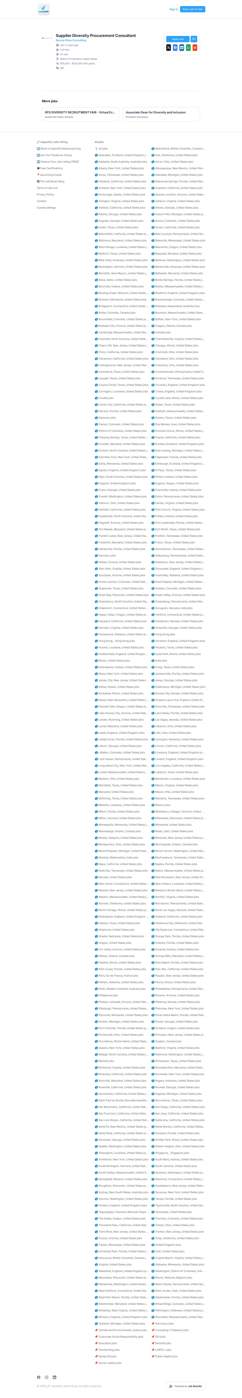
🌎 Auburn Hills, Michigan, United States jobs (178, 214)
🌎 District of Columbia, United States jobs (121, 430)
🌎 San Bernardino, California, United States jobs (122, 1107)
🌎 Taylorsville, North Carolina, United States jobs (178, 1205)
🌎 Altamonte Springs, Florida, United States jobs (178, 181)
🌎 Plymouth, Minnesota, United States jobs (121, 1015)
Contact (41, 201)
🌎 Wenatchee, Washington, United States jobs (122, 1284)
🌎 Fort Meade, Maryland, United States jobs (122, 529)
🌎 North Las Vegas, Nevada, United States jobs (178, 910)
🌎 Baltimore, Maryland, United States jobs (121, 240)
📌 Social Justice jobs (108, 1363)
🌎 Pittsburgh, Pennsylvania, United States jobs (122, 1008)
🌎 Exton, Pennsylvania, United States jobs (177, 496)
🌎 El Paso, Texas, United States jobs (173, 470)
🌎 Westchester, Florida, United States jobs (177, 1297)
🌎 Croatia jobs (104, 398)
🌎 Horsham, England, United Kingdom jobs (178, 640)
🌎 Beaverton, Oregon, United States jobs (176, 247)
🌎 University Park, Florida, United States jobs (122, 1251)
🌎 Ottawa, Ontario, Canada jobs (114, 956)
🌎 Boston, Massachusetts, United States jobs (178, 286)
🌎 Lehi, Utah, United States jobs (171, 732)
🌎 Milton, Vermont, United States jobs (118, 818)
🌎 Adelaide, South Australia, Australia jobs (121, 161)
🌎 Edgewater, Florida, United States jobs (176, 457)
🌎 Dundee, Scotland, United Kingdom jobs (177, 444)
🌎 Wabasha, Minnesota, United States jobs (177, 1264)
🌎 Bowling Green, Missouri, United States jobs (122, 293)
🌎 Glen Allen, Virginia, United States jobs (120, 568)
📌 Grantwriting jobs (107, 1349)
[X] (168, 47)
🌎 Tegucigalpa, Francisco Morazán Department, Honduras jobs (122, 1212)
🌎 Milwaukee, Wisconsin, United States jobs (178, 818)
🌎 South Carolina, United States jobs (174, 1166)
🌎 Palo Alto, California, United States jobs (177, 969)
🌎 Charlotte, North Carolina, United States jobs (122, 339)
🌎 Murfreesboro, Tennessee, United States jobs (178, 857)
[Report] (194, 39)
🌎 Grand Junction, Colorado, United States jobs (122, 581)
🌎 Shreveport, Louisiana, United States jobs (122, 1152)
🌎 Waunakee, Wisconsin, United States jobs (122, 1277)
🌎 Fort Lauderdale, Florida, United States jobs (178, 522)
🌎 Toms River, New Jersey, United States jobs (122, 1231)
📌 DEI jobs (158, 1336)
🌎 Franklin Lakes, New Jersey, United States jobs (122, 535)
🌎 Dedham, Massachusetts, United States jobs (178, 411)
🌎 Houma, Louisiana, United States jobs (119, 647)
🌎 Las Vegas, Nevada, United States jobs (176, 719)
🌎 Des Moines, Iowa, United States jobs (175, 424)
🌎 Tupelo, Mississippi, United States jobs (120, 1244)
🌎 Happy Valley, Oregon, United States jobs (122, 614)
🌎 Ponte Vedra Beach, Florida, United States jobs (178, 1015)
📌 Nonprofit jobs (105, 1356)
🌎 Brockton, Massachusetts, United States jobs (178, 312)
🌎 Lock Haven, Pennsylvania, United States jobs (122, 759)
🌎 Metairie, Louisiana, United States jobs (120, 805)
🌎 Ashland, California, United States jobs (120, 207)
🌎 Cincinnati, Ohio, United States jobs (174, 352)
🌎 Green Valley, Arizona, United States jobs (178, 595)
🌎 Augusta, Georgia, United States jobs (119, 220)
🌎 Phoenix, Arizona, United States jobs (175, 995)
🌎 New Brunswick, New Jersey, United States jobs (178, 877)
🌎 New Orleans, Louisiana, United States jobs (178, 883)
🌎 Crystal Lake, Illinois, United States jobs (177, 398)
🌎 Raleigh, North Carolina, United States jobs (122, 1054)
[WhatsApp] (188, 47)
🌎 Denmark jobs (105, 417)
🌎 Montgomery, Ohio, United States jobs (120, 844)
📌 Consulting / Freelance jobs (170, 1330)
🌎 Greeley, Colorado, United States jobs (176, 588)
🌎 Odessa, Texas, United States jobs (117, 923)
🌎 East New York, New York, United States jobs (122, 457)
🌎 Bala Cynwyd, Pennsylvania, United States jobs (178, 233)
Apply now (178, 39)
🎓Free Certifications (50, 168)
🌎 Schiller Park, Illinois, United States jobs (177, 1139)
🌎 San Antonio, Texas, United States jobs (176, 1100)
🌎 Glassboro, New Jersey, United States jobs (178, 562)
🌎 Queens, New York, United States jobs (120, 1047)
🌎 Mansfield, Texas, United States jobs (119, 785)
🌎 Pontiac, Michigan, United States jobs (119, 1021)
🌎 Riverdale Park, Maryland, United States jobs (178, 1067)
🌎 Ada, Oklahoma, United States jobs (174, 155)
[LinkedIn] (181, 47)
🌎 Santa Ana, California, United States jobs (177, 1120)
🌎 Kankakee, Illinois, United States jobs (119, 693)
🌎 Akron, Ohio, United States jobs (172, 161)
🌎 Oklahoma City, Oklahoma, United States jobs (178, 923)
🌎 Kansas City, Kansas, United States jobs (177, 693)
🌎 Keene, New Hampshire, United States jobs (122, 700)
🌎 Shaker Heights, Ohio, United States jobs (177, 1146)
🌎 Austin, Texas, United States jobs (116, 227)
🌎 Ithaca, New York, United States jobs (119, 673)
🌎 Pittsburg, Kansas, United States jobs (175, 1001)
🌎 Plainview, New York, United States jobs (177, 1008)
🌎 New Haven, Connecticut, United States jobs (122, 883)
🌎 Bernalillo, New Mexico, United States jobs (122, 273)
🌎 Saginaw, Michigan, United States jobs (176, 1093)
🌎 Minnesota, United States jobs (171, 824)
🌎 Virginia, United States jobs (113, 1264)
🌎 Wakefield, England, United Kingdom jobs (122, 1271)
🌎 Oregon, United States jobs (113, 942)
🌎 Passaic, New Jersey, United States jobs (177, 975)
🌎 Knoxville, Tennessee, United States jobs (177, 706)
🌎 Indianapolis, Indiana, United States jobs (121, 667)
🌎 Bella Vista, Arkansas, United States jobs (121, 260)
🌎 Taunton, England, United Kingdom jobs (121, 1205)
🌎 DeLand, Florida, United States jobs (118, 411)
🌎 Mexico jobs (160, 805)
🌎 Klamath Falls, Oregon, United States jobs (122, 706)
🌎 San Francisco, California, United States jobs (122, 1113)
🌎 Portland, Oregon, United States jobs (175, 1028)
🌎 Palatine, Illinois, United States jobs (118, 962)
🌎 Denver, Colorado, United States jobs (119, 424)
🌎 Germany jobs (105, 555)
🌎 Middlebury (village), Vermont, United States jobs (178, 811)
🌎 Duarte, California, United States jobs (175, 437)
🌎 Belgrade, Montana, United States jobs (176, 253)
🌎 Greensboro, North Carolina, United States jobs (122, 601)
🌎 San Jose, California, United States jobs (177, 1113)
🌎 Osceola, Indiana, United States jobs (175, 949)
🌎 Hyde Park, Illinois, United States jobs (176, 654)
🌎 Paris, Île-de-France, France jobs (116, 975)
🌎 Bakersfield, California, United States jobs (122, 233)
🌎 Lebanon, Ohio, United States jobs (174, 726)
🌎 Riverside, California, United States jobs (121, 1074)
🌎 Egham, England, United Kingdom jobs (120, 470)
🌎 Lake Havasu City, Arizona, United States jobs (122, 713)
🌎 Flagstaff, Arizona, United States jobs (119, 522)
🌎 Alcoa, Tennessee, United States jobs (119, 174)
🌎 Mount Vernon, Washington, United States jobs (178, 851)
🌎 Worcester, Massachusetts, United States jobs (178, 1317)
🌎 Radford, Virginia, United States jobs (175, 1047)
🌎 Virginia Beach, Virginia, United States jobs (178, 1257)
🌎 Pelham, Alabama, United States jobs (119, 982)
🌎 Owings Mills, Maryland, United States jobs (178, 956)
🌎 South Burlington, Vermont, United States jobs (122, 1166)
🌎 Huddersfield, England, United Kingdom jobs (122, 654)
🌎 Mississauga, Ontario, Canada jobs (118, 831)
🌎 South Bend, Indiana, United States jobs (177, 1159)
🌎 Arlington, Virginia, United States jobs (119, 201)
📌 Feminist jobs (161, 1343)
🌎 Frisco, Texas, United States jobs (173, 542)
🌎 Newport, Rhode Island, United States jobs (178, 890)
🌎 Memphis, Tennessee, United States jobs (177, 798)
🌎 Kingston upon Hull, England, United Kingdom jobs (178, 700)
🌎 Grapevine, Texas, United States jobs (119, 588)
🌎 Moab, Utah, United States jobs (172, 831)
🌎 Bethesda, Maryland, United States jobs (177, 273)
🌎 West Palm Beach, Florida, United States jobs (122, 1297)
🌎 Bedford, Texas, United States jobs (118, 253)
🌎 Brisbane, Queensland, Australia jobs (175, 306)
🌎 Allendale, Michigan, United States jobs (177, 174)
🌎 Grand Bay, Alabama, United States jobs (177, 575)
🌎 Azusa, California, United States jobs (175, 227)
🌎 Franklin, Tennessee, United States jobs (177, 535)
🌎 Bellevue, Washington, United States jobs (178, 260)
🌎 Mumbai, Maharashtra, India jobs (116, 857)
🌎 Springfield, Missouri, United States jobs (121, 1179)
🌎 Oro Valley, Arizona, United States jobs (120, 949)
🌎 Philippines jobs (106, 995)
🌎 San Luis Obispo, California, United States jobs (122, 1120)
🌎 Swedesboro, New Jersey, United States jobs (178, 1185)
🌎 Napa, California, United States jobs (118, 864)
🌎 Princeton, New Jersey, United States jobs (178, 1034)
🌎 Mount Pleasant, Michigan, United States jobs (122, 851)
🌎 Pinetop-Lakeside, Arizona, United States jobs (122, 1001)
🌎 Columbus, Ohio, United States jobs (174, 365)
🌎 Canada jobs (161, 332)
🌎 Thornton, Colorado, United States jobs (177, 1218)
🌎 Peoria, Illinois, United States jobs (173, 982)
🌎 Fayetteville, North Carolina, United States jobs (122, 516)
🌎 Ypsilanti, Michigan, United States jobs (120, 1323)
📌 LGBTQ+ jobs (161, 1349)
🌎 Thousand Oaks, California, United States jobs (122, 1225)
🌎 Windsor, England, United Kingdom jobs (121, 1317)
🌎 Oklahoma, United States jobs (115, 929)
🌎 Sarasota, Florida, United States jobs (175, 1133)
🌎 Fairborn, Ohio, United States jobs (117, 503)
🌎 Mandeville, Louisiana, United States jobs (178, 778)
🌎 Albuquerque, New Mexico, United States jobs (178, 168)
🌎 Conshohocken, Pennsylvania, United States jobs (178, 371)
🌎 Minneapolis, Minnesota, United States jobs (122, 824)
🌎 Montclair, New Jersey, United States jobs (178, 837)
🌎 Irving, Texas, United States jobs (172, 667)
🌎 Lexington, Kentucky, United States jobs (177, 739)
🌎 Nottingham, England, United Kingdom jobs (122, 916)
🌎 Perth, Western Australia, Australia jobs (120, 988)
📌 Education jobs (106, 1343)
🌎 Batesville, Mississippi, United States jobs (178, 240)
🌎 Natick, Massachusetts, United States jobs (178, 870)
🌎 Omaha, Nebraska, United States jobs (119, 936)
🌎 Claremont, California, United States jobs (121, 358)
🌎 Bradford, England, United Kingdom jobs (178, 293)
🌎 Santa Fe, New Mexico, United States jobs (122, 1126)
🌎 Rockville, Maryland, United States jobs (120, 1080)
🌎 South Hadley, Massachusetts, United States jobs (122, 1172)
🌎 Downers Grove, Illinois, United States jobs (178, 430)
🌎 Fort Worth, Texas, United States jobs (175, 529)
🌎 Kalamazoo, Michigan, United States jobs (178, 686)
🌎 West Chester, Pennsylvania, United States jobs (178, 1284)
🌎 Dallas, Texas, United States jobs (173, 404)
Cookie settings (46, 207)
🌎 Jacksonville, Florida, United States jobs (177, 673)
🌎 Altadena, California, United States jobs (120, 181)
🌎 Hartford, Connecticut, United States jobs (178, 614)
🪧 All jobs (101, 148)
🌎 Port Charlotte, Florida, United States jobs (122, 1028)
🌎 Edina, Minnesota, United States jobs (119, 463)
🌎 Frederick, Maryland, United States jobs (121, 542)
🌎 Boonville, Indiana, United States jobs (119, 286)
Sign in (174, 9)
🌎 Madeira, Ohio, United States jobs (117, 778)
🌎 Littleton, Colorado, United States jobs (120, 752)
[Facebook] (175, 47)
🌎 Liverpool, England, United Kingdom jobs (178, 752)
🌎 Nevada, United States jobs (113, 877)
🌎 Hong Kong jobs (163, 634)
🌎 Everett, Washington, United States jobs (121, 496)
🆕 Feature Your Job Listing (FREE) (58, 161)
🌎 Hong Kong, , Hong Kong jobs (115, 640)
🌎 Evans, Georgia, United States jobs (118, 489)
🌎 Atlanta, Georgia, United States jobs (118, 214)
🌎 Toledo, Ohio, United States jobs (172, 1225)
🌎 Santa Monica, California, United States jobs (178, 1126)
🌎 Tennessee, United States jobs (171, 1212)
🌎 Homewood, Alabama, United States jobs (122, 634)
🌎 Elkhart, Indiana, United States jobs (174, 476)
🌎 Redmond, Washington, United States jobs (178, 1054)
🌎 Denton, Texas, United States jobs (173, 417)
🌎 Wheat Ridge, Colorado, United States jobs (178, 1303)
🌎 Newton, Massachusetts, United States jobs (122, 896)
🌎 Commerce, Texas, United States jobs (119, 371)
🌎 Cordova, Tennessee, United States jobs (177, 378)
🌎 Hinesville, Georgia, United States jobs (176, 627)
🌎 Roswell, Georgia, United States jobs (175, 1087)
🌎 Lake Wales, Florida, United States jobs (177, 713)
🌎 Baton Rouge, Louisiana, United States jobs (122, 247)
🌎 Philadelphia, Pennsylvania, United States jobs (178, 988)
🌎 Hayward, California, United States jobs (121, 621)
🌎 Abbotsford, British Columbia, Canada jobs (178, 148)
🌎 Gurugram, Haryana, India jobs (171, 608)
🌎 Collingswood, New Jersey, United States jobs (122, 365)
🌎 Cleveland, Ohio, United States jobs (174, 358)
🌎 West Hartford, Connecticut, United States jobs (122, 1290)
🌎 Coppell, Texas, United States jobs (117, 378)
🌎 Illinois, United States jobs (112, 660)
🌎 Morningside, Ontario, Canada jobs (174, 844)
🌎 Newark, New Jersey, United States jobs (121, 890)
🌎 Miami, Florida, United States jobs (117, 811)
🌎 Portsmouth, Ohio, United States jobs (119, 1034)
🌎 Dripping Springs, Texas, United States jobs (122, 437)
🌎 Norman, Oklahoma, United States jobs (120, 903)
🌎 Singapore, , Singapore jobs (170, 1152)
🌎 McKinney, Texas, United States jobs (119, 798)
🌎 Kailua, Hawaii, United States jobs (117, 686)
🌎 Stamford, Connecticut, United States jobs (178, 1179)
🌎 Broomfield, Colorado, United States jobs (122, 319)
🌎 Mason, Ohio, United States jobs (172, 791)
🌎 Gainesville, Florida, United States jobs (120, 549)
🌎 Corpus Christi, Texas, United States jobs (121, 384)
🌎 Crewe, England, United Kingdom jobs (176, 391)
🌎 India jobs (159, 660)
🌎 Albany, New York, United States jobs (119, 168)
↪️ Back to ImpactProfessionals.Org (59, 148)
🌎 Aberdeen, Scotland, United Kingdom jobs (122, 155)
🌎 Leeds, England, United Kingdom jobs (120, 732)
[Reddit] (195, 47)
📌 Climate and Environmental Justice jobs (121, 1330)
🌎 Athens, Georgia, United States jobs (174, 207)
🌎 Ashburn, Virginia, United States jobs (175, 201)
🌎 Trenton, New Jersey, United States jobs (177, 1231)
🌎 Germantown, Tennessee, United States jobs (178, 549)
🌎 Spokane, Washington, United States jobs (178, 1172)
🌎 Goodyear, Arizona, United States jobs (120, 575)
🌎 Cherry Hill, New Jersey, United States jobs (122, 345)
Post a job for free (192, 9)
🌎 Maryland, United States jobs (114, 791)
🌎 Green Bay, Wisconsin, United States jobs (122, 595)
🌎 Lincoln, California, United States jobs (176, 745)
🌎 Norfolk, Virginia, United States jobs (175, 896)
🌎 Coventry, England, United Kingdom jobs (178, 384)
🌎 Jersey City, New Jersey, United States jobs (122, 680)
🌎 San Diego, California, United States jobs (178, 1107)
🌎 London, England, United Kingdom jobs (177, 759)
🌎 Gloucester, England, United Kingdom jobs (178, 568)
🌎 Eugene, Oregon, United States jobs (175, 483)
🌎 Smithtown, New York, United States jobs (121, 1159)
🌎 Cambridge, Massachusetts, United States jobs (122, 332)
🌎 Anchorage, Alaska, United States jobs (120, 194)
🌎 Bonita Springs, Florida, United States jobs (178, 279)
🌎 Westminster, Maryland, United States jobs (122, 1303)
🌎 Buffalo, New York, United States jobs (176, 319)
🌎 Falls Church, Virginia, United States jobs (178, 509)
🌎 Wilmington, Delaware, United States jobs (178, 1310)
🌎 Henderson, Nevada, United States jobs (177, 621)
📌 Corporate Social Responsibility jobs (119, 1336)
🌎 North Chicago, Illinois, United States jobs (122, 910)
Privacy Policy (45, 194)
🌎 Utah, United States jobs (168, 1251)
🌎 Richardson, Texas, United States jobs (176, 1061)
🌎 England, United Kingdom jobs (115, 483)
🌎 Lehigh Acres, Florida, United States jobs (121, 739)
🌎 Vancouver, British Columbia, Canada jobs (122, 1257)
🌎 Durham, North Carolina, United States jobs (122, 450)
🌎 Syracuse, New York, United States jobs (177, 1192)
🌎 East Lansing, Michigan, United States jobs (178, 450)
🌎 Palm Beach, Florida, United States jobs (177, 962)
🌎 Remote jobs (104, 1061)
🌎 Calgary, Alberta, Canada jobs (171, 325)
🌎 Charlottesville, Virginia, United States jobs (178, 339)
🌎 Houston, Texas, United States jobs (174, 647)
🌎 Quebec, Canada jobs (166, 1041)
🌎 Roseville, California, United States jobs (121, 1087)
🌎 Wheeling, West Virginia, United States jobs (122, 1310)
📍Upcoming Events (49, 174)
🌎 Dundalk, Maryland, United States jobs (120, 444)
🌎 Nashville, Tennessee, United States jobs (121, 870)
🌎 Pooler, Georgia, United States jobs (174, 1021)
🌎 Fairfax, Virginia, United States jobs (174, 503)
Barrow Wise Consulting (71, 40)
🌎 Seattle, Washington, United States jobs (120, 1146)
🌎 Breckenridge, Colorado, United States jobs (178, 299)
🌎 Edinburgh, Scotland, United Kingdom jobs (178, 463)
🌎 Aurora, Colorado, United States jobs (175, 220)
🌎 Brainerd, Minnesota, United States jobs (121, 299)
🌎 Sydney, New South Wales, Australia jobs (121, 1192)
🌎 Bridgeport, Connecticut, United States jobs (122, 306)
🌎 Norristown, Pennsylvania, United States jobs (178, 903)
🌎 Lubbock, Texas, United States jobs (174, 772)
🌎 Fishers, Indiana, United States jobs (174, 516)
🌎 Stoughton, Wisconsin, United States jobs (122, 1185)
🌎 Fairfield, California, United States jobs (120, 509)
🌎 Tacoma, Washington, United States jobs (121, 1198)
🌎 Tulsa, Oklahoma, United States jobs (175, 1238)
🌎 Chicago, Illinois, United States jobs (174, 345)
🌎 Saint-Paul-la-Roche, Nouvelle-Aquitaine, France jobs (122, 1100)
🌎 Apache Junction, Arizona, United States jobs (178, 194)
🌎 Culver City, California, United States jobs (122, 404)
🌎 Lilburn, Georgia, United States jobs (118, 745)
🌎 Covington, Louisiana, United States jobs (121, 391)
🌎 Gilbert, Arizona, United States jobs (118, 562)
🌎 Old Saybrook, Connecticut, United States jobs (178, 929)
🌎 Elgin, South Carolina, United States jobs (121, 476)
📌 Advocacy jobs (162, 1323)
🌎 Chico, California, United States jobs (119, 352)
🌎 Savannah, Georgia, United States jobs (120, 1139)
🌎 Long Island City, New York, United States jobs (122, 765)
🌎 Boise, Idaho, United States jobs (116, 279)
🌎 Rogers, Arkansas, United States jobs (175, 1080)
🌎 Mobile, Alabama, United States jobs (119, 837)
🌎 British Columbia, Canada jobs (115, 312)
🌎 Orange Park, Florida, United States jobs (177, 936)
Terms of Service (47, 188)
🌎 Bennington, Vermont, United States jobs (121, 266)
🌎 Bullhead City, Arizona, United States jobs (122, 325)
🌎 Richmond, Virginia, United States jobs (120, 1067)
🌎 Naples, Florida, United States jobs (174, 864)
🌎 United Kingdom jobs (166, 1244)
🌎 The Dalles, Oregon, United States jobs (120, 1218)
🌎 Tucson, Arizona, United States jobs (118, 1238)
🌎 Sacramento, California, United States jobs (122, 1093)
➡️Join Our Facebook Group (54, 155)
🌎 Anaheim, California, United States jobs (177, 188)
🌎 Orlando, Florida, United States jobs (175, 942)
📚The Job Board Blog (50, 181)
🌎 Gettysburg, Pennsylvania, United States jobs (178, 555)
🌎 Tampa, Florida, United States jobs (174, 1198)
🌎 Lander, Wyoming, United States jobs (119, 719)
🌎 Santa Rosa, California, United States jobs (122, 1133)
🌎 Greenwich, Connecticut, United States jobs (122, 608)
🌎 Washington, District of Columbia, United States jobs (178, 1271)
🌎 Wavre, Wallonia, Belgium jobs (171, 1277)
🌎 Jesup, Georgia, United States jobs (174, 680)
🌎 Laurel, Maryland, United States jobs (119, 726)
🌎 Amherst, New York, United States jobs (120, 188)
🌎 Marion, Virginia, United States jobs (174, 785)
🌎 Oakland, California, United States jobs (176, 916)
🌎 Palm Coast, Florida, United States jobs (120, 969)
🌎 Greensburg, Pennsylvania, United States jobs (178, 601)
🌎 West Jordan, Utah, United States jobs (176, 1290)
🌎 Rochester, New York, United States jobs (177, 1074)
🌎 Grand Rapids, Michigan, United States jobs (178, 581)
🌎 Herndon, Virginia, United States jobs (119, 627)
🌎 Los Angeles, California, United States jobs (178, 765)
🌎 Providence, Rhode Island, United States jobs (122, 1041)
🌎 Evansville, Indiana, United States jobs (176, 489)
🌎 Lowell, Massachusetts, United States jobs (122, 772)
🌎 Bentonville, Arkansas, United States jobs (178, 266)
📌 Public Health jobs (164, 1356)
